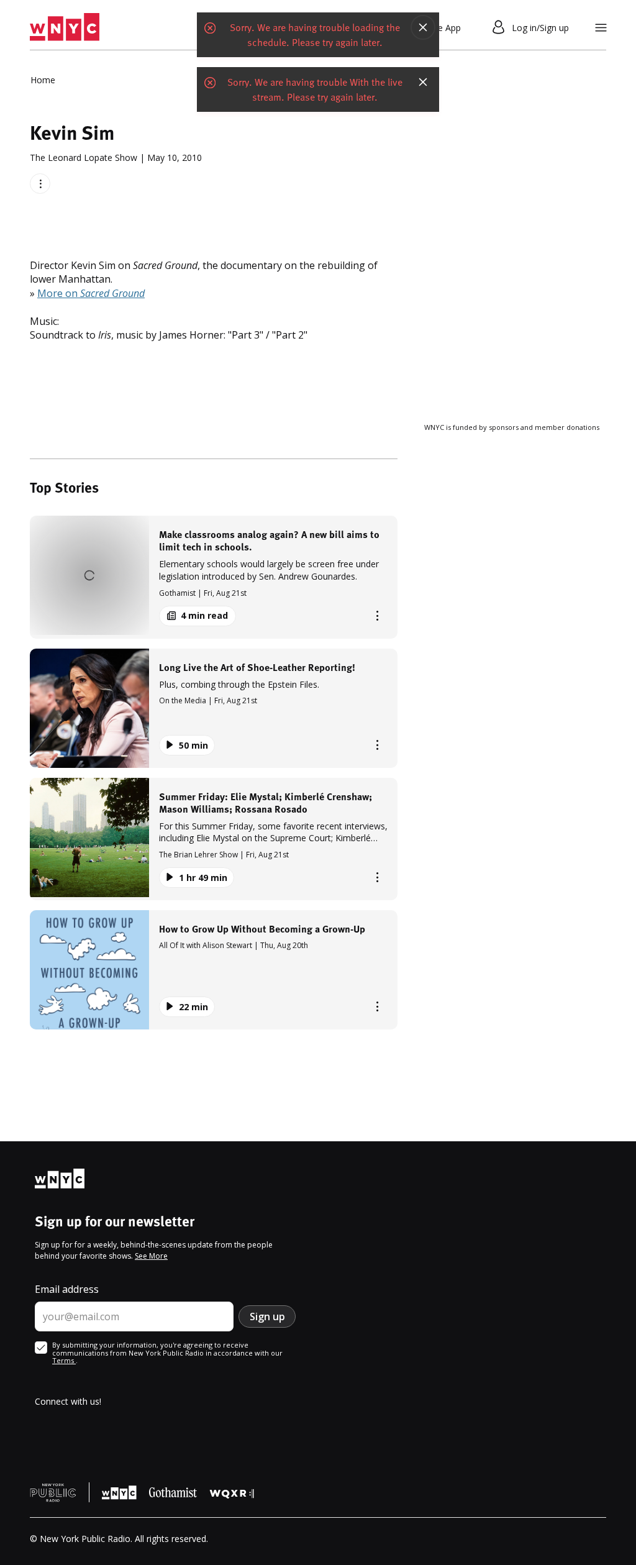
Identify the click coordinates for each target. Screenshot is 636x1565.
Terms (64, 1360)
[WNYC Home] (64, 27)
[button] (214, 577)
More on (91, 293)
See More (151, 1256)
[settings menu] (601, 27)
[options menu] (40, 183)
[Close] (423, 27)
